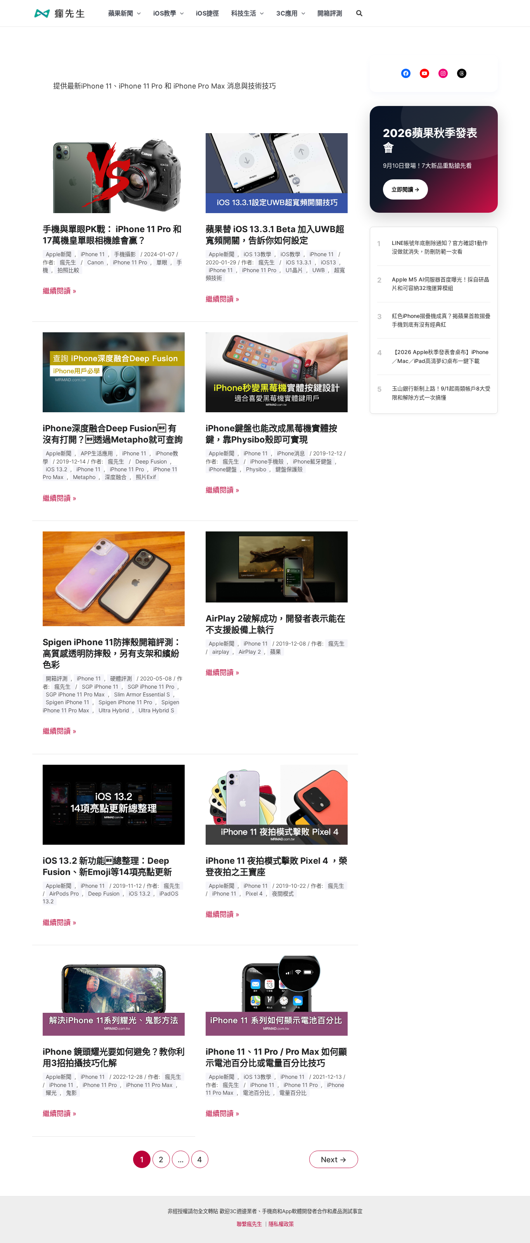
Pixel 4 (254, 893)
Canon (95, 262)
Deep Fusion (151, 461)
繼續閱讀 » (59, 291)
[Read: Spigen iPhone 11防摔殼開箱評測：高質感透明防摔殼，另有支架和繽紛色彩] (114, 578)
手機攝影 (125, 254)
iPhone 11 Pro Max (149, 1085)
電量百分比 (293, 1092)
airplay (220, 651)
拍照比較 (68, 270)
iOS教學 (290, 254)
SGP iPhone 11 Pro (151, 686)
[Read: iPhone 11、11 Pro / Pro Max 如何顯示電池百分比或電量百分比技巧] (277, 995)
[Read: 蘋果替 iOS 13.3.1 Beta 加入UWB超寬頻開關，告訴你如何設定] (277, 172)
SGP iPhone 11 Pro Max (75, 694)
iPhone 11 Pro (130, 262)
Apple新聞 (58, 254)
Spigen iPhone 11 (67, 702)
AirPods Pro (64, 893)
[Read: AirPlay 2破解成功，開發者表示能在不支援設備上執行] (277, 566)
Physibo (256, 469)
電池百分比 (256, 1092)
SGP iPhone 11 (100, 686)
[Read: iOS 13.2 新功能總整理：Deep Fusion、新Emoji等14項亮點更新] (114, 804)
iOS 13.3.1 (299, 262)
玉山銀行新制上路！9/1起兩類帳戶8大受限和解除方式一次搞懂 (441, 392)
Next (333, 1159)
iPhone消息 (291, 453)
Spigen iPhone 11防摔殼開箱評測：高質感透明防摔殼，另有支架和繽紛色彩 (112, 653)
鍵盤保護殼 (289, 469)
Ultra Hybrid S (156, 710)
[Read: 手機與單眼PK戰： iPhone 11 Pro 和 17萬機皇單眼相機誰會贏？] (114, 172)
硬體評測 (121, 678)
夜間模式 (283, 893)
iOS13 (328, 262)
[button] (359, 13)
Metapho (84, 477)
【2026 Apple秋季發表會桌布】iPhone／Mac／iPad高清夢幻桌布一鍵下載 (440, 356)
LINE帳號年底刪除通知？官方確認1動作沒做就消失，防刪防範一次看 (440, 247)
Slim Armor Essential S (142, 694)
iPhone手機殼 (267, 461)
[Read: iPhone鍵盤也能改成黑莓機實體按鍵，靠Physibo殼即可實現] (277, 372)
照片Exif (146, 477)
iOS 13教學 (257, 254)
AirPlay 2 (250, 651)
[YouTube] (424, 73)
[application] (137, 13)
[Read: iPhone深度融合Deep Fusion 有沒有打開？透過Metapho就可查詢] (114, 372)
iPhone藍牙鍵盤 (312, 461)
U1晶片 (294, 270)
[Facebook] (405, 73)
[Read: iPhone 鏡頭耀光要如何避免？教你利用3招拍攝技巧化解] (114, 995)
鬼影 (71, 1092)
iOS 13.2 (56, 469)
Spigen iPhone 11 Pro (125, 702)
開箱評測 (57, 678)
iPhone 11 (93, 254)
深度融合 (115, 477)
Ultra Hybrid (114, 710)
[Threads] (461, 73)
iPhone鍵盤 (223, 469)
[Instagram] (443, 73)
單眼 (161, 262)
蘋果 (275, 651)
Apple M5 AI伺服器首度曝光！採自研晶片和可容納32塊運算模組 (440, 283)
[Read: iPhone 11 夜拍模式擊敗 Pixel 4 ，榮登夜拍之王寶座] (277, 804)
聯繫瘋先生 (249, 1224)
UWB (318, 270)
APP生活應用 (97, 453)
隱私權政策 (281, 1224)
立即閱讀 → (405, 189)
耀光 (51, 1092)
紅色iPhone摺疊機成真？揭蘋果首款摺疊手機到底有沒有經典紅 (441, 319)
